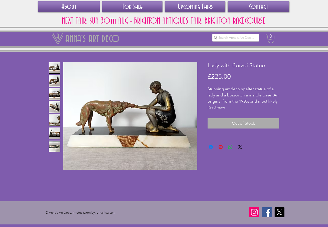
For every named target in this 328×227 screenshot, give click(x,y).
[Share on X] (240, 147)
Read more (216, 107)
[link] (271, 38)
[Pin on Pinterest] (221, 147)
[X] (279, 212)
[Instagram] (254, 212)
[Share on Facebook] (211, 147)
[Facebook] (267, 212)
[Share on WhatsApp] (230, 147)
